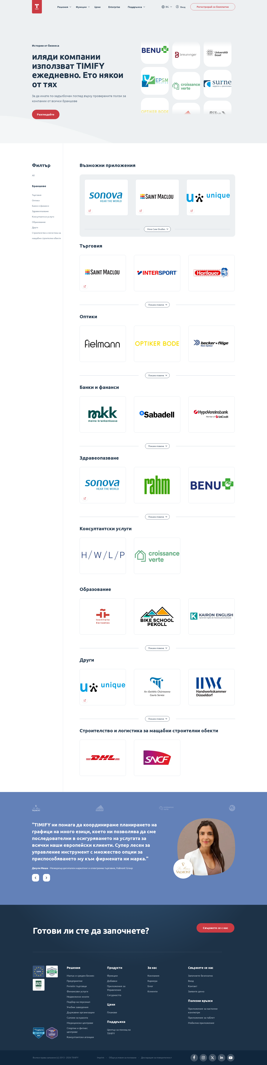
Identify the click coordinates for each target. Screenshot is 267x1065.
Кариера (152, 981)
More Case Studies (156, 229)
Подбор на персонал (78, 1001)
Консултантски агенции (80, 1037)
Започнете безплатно (200, 975)
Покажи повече (156, 305)
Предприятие (75, 981)
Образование (39, 222)
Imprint (100, 1057)
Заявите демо (196, 991)
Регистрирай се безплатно (213, 6)
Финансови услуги (77, 991)
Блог (150, 986)
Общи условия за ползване (122, 1057)
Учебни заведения (77, 1007)
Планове (112, 1012)
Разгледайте (45, 114)
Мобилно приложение (201, 1022)
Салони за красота (77, 1017)
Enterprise (114, 6)
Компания (153, 975)
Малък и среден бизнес (80, 975)
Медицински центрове (80, 1022)
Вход (191, 981)
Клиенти (153, 991)
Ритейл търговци (77, 986)
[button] (35, 878)
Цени (97, 6)
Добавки (112, 981)
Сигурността (114, 995)
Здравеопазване (40, 211)
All (33, 175)
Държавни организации (81, 1012)
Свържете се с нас (215, 928)
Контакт (192, 986)
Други (35, 227)
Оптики (36, 200)
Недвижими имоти (78, 996)
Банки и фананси (40, 206)
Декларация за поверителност (156, 1057)
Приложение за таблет (201, 1017)
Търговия (36, 195)
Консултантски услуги (43, 216)
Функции (112, 975)
